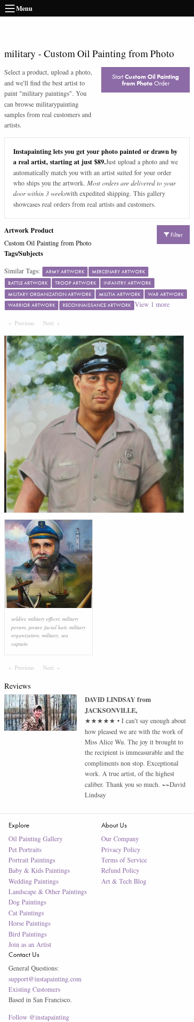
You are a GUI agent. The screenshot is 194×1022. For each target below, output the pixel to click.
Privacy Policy (120, 849)
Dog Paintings (27, 901)
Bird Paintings (27, 933)
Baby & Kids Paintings (39, 870)
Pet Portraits (24, 849)
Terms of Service (124, 859)
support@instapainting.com (44, 978)
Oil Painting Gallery (35, 838)
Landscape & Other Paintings (47, 891)
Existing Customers (34, 989)
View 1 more (152, 304)
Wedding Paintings (33, 881)
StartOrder (145, 79)
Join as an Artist (29, 944)
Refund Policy (120, 870)
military (50, 635)
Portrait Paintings (31, 859)
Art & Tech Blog (123, 881)
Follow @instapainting (38, 1017)
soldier (18, 618)
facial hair (55, 627)
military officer (43, 618)
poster (35, 627)
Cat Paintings (26, 912)
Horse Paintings (29, 923)
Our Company (120, 838)
